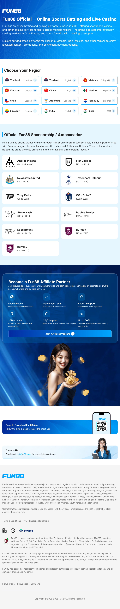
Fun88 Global (8, 584)
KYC (25, 521)
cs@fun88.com (24, 454)
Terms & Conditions (11, 521)
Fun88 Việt (22, 584)
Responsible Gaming (39, 521)
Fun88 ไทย (35, 584)
